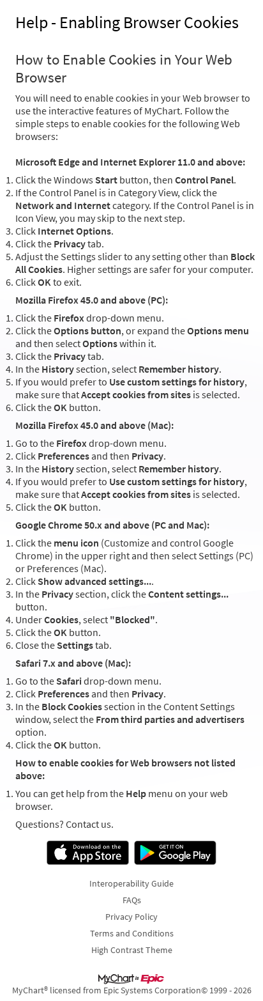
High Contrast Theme (131, 950)
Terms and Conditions (132, 933)
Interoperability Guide (131, 883)
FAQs (132, 900)
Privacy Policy (131, 916)
